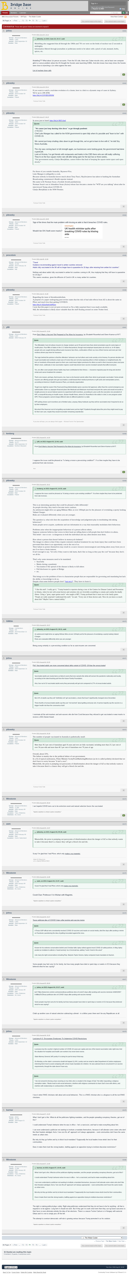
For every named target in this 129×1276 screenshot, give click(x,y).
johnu (9, 31)
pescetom (11, 255)
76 (36, 20)
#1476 (124, 913)
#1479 (124, 1110)
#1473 (124, 799)
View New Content (116, 16)
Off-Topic (24, 16)
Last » (44, 20)
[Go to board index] (17, 6)
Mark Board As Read (39, 1272)
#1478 (124, 1031)
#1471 (124, 658)
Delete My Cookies (26, 1272)
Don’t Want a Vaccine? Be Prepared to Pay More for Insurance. (60, 335)
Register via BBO (98, 9)
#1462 (124, 83)
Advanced (126, 13)
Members (14, 13)
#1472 (124, 729)
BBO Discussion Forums (10, 16)
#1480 (124, 1160)
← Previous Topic (99, 1241)
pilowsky (10, 83)
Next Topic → (122, 1241)
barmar (9, 1110)
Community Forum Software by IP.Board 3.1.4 (112, 1272)
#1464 (124, 215)
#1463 (124, 113)
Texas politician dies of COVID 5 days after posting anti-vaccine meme (59, 920)
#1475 (124, 873)
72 (23, 20)
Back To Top (7, 1272)
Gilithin (9, 621)
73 (26, 20)
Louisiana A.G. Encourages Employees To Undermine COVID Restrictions (60, 1039)
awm (8, 824)
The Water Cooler (35, 16)
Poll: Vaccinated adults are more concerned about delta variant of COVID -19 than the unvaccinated (69, 665)
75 (33, 20)
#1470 (124, 621)
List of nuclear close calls (42, 70)
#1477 (124, 979)
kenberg (10, 433)
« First (15, 20)
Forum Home (16, 1272)
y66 (8, 327)
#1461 (124, 31)
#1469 (124, 480)
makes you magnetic (72, 854)
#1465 (124, 255)
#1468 (124, 433)
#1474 (124, 824)
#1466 (124, 290)
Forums (5, 13)
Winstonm (11, 799)
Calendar (23, 13)
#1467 (124, 327)
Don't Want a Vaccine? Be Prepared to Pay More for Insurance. (60, 446)
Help (123, 9)
